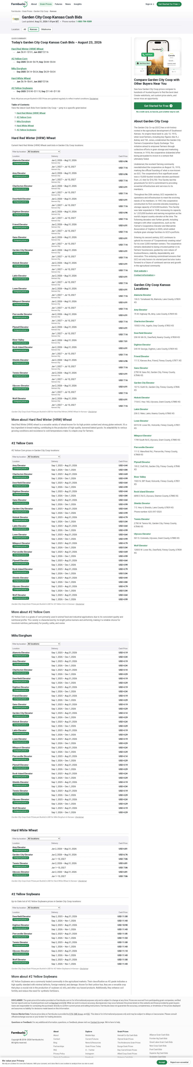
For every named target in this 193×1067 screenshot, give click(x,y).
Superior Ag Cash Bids (159, 1053)
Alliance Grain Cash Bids (159, 1035)
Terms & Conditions (61, 1057)
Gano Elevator (141, 368)
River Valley (140, 477)
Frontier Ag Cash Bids (158, 1038)
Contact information (144, 275)
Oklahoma (46, 29)
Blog (55, 1043)
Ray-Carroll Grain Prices (127, 1050)
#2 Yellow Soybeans (22, 88)
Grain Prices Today (93, 1046)
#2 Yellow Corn (19, 58)
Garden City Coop (41, 11)
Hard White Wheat (21, 78)
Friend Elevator (141, 356)
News (68, 4)
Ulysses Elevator (142, 534)
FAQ (55, 1050)
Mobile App (90, 1035)
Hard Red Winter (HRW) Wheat (27, 49)
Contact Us (95, 1022)
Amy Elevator (140, 310)
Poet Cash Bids (156, 1049)
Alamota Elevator (142, 295)
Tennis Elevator (142, 519)
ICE (88, 1014)
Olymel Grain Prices (126, 1039)
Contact (56, 1039)
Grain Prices (46, 4)
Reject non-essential (179, 1062)
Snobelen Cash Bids (158, 1057)
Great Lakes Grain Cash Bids (161, 1042)
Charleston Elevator (144, 321)
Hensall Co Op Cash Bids (127, 1035)
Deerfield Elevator (143, 333)
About (34, 4)
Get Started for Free (168, 4)
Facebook (89, 1057)
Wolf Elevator (141, 545)
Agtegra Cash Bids (125, 1057)
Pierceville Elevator (144, 447)
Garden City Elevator (144, 383)
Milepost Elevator (143, 435)
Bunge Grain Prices (125, 1046)
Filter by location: (19, 152)
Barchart (55, 1003)
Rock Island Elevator (144, 491)
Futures (58, 4)
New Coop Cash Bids (158, 1046)
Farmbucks (16, 11)
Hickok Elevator (142, 397)
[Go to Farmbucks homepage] (19, 4)
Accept (162, 1062)
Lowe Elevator (141, 421)
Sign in (149, 4)
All (25, 29)
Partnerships (58, 1046)
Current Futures (91, 1039)
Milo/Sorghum (19, 68)
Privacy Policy (59, 1054)
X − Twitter (90, 1050)
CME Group (78, 1014)
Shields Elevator (142, 503)
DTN (64, 1003)
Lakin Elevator (141, 409)
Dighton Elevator (142, 344)
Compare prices (20, 163)
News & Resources (93, 1043)
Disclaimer (94, 99)
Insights (78, 4)
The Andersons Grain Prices (129, 1043)
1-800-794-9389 (84, 21)
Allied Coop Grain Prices (127, 1054)
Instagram (89, 1054)
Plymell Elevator (142, 462)
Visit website (140, 271)
